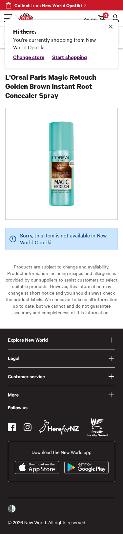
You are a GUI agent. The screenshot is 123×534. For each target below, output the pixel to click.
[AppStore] (37, 467)
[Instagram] (27, 427)
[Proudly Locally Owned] (97, 427)
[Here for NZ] (59, 427)
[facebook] (12, 427)
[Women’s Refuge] (12, 509)
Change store (28, 56)
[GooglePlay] (86, 467)
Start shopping (69, 56)
